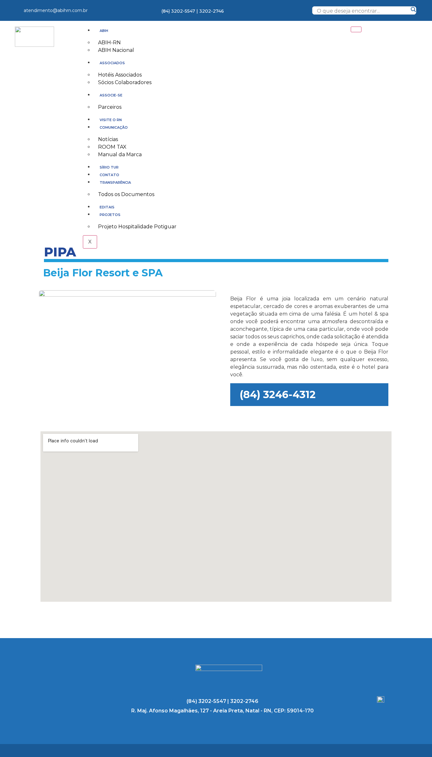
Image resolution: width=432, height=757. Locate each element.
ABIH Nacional (116, 50)
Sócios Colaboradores (124, 82)
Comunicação (114, 127)
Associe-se (111, 95)
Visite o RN (111, 120)
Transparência (115, 182)
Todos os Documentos (126, 194)
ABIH (104, 30)
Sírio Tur (109, 167)
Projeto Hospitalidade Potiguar (137, 227)
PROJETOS (110, 214)
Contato (109, 175)
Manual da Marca (120, 154)
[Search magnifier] (413, 9)
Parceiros (109, 107)
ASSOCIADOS (112, 63)
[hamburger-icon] (356, 29)
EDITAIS (107, 207)
